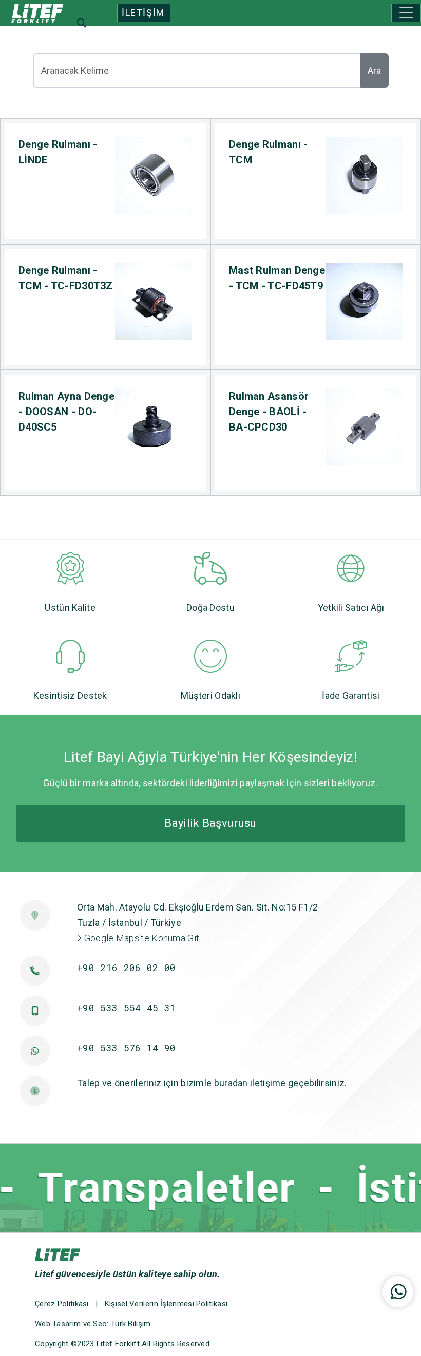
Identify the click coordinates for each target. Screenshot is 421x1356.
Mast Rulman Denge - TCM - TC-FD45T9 (277, 278)
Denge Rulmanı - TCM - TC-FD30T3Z (65, 278)
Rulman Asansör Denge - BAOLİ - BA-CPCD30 (269, 411)
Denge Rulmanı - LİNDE (58, 152)
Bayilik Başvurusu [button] (210, 822)
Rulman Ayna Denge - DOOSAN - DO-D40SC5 (66, 411)
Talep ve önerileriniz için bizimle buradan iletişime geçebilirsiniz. (212, 1083)
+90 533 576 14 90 (126, 1048)
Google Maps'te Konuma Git (140, 938)
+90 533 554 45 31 (126, 1007)
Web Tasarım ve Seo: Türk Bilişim (93, 1323)
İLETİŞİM (143, 12)
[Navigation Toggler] (406, 13)
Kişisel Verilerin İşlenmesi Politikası (166, 1303)
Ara (374, 70)
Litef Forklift (118, 1343)
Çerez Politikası (62, 1303)
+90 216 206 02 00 (126, 967)
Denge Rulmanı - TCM (268, 152)
